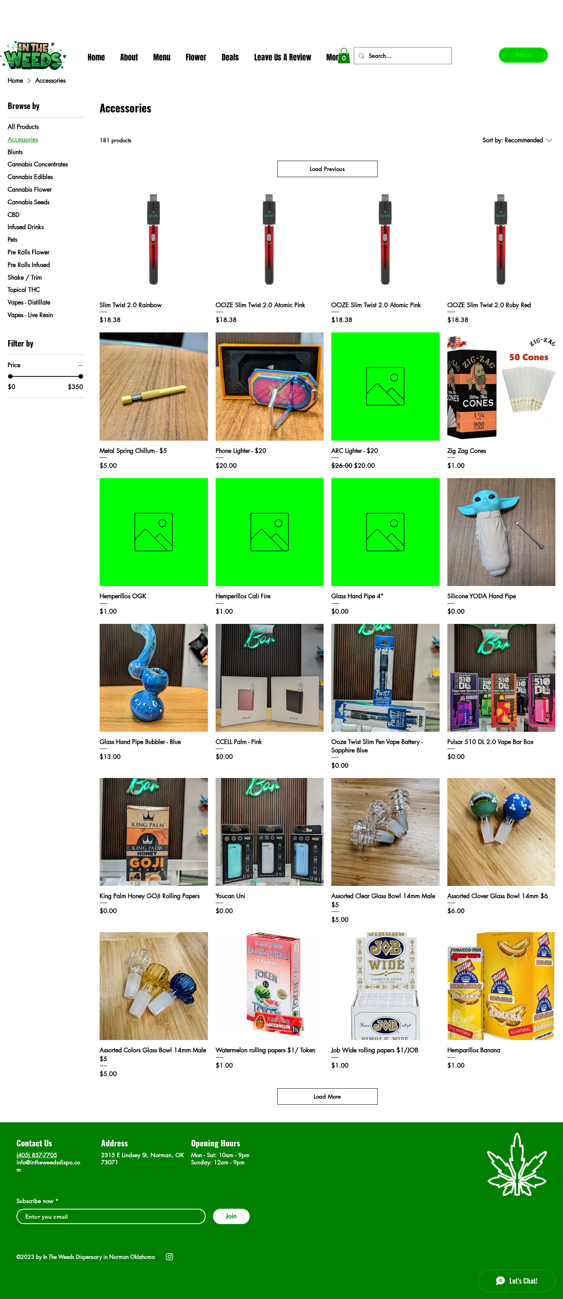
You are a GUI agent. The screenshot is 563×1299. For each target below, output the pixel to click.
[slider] (10, 376)
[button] (343, 55)
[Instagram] (169, 1257)
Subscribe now (34, 1201)
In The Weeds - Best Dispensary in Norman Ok (282, 7)
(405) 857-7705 (36, 1155)
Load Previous (327, 169)
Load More (327, 1096)
